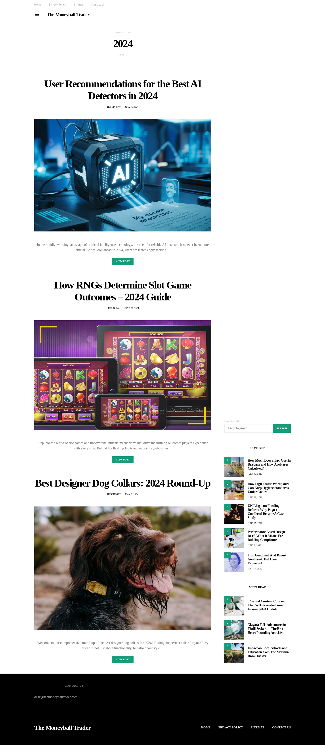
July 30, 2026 (255, 474)
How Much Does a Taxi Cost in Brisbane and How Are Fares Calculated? (269, 464)
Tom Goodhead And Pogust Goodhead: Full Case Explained (267, 559)
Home (37, 4)
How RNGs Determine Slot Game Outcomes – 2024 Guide (122, 291)
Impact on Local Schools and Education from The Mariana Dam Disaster (268, 652)
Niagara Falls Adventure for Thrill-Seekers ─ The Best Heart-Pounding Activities (267, 628)
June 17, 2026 (255, 523)
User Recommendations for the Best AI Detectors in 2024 (122, 89)
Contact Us (98, 4)
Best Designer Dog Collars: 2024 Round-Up (122, 483)
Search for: (232, 421)
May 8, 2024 (131, 494)
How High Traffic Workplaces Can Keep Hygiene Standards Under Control (268, 488)
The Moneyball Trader (68, 14)
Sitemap (79, 4)
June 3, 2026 (254, 545)
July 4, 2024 (131, 107)
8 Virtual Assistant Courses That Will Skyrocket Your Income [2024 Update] (266, 605)
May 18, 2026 (255, 568)
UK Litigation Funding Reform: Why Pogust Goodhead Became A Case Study (266, 512)
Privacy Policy (57, 4)
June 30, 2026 (255, 497)
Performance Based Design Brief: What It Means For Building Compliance (266, 536)
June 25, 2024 (131, 308)
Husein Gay (114, 107)
